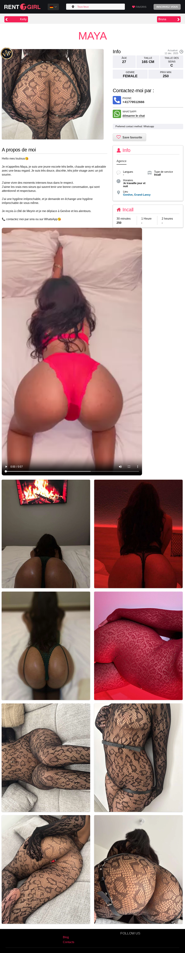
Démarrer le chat (133, 115)
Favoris (141, 6)
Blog (66, 937)
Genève (128, 194)
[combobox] (53, 7)
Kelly (23, 19)
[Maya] (53, 94)
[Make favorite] (129, 137)
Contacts (68, 942)
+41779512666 (133, 102)
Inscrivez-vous (167, 6)
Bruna (162, 19)
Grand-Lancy (142, 194)
